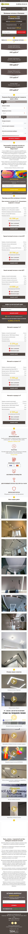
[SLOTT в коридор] (14, 659)
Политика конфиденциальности (14, 925)
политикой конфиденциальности (11, 34)
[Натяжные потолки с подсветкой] (14, 603)
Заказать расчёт (14, 229)
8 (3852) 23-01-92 (21, 4)
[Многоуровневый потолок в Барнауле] (14, 566)
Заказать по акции (21, 32)
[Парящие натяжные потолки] (14, 584)
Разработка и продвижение (14, 932)
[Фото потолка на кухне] (14, 529)
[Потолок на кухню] (14, 510)
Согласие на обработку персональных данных (14, 926)
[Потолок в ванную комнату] (14, 622)
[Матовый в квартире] (14, 547)
